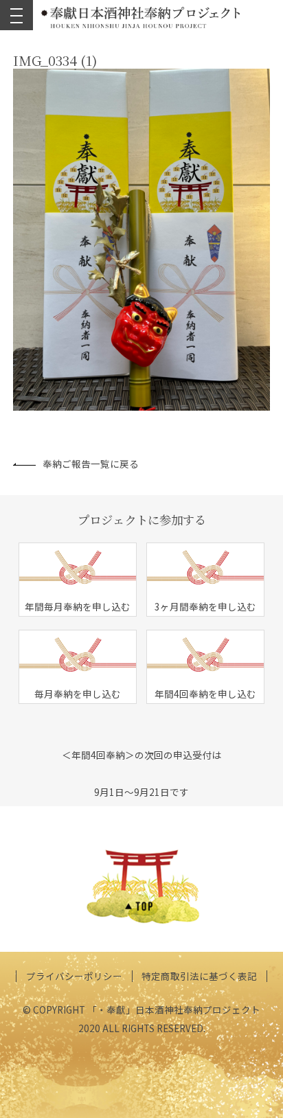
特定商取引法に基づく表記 (199, 976)
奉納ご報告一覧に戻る (90, 463)
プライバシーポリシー (74, 976)
